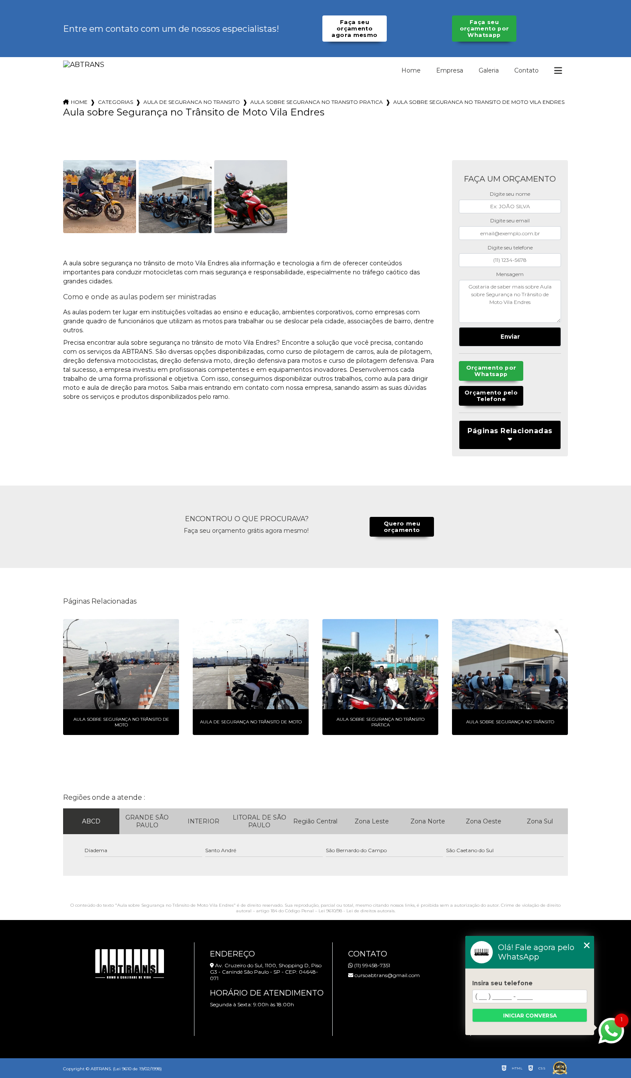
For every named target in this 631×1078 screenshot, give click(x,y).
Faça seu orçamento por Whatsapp (484, 28)
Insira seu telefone (502, 983)
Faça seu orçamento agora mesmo (354, 28)
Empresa (449, 70)
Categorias (115, 102)
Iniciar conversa (530, 1015)
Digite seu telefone (510, 247)
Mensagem (510, 274)
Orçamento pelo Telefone (491, 395)
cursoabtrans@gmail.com (386, 975)
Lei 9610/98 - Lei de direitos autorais (356, 911)
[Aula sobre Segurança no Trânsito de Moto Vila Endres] (99, 196)
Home (411, 70)
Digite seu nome (510, 194)
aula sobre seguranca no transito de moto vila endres (478, 102)
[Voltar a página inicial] (83, 65)
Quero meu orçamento (402, 526)
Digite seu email (510, 220)
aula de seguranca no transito (191, 102)
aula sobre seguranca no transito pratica (316, 102)
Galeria (489, 70)
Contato (526, 70)
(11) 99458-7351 (371, 965)
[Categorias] (558, 71)
